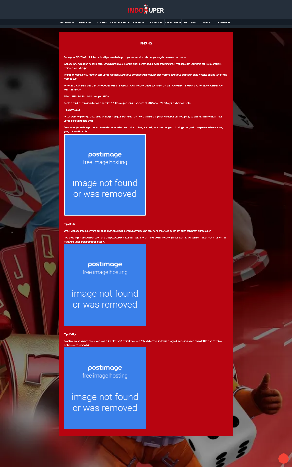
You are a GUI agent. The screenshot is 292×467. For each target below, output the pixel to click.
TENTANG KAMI (67, 22)
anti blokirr (224, 22)
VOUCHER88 (101, 22)
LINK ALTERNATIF (173, 22)
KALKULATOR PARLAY (120, 22)
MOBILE (206, 22)
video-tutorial (155, 22)
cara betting (138, 22)
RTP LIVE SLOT (190, 22)
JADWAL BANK (84, 22)
